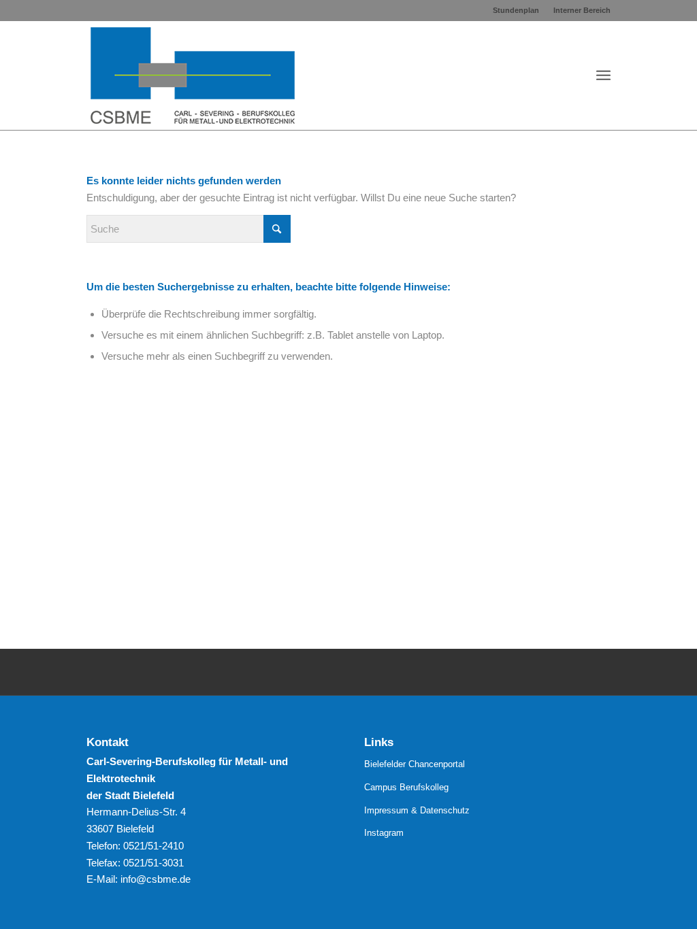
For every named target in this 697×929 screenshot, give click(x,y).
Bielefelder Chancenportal (414, 764)
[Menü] (603, 75)
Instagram (384, 833)
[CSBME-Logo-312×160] (192, 75)
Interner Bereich (582, 10)
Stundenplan (516, 10)
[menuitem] (516, 10)
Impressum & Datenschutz (417, 810)
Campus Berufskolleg (406, 787)
